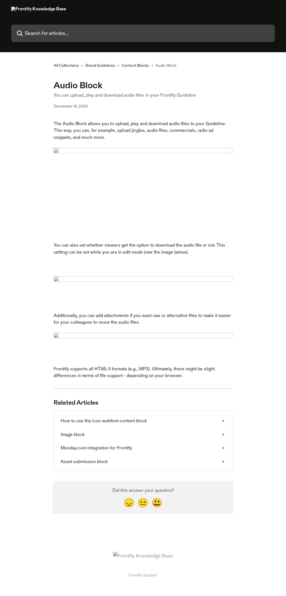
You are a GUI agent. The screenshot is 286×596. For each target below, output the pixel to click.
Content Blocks (135, 65)
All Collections (66, 65)
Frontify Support (143, 575)
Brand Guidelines (100, 65)
